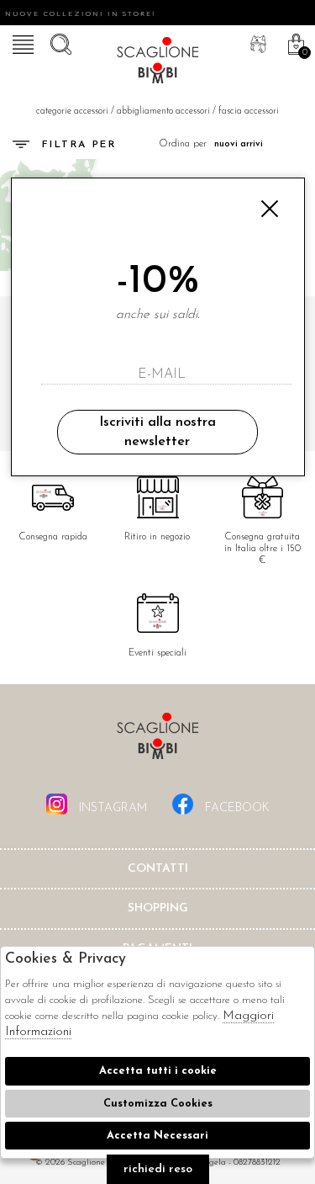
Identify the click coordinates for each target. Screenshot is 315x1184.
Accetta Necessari (157, 1135)
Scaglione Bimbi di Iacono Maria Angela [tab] (158, 741)
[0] (294, 42)
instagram (111, 808)
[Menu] (21, 42)
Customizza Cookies (158, 1103)
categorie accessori (72, 111)
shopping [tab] (158, 908)
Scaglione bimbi (158, 63)
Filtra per (79, 145)
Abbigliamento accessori (163, 111)
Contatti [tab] (158, 869)
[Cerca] (58, 42)
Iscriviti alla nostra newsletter (157, 432)
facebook (236, 808)
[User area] (256, 42)
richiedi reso (157, 1169)
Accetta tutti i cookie (158, 1070)
